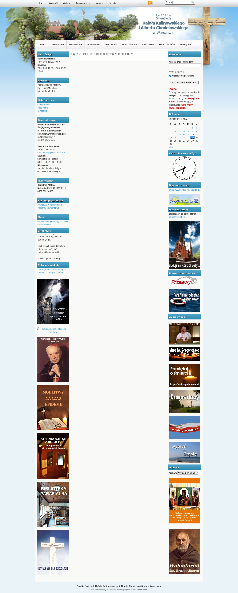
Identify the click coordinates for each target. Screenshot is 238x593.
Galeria (66, 3)
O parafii (53, 3)
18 (175, 138)
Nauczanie (111, 44)
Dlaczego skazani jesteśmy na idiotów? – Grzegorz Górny (51, 271)
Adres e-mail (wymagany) (182, 61)
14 (188, 134)
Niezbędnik (185, 44)
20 (184, 138)
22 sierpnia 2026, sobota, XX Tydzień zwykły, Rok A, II (182, 189)
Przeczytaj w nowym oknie (49, 204)
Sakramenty (93, 44)
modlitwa (64, 221)
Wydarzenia (75, 44)
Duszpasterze (83, 3)
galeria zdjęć (55, 221)
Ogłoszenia (57, 44)
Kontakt (99, 3)
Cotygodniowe (44, 104)
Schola (112, 3)
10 (171, 134)
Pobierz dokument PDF (48, 207)
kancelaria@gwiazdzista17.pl (51, 152)
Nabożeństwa (129, 44)
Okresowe (42, 110)
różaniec (47, 224)
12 (180, 134)
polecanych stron (177, 216)
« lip (171, 147)
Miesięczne (42, 107)
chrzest (46, 221)
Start (41, 3)
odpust (40, 224)
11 (175, 134)
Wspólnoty (148, 44)
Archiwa (173, 472)
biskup (40, 221)
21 (188, 138)
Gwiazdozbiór (167, 44)
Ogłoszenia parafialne (183, 75)
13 (184, 134)
